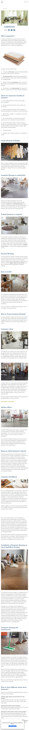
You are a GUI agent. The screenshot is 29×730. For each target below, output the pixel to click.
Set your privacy (12, 726)
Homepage (5, 8)
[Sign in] (25, 2)
